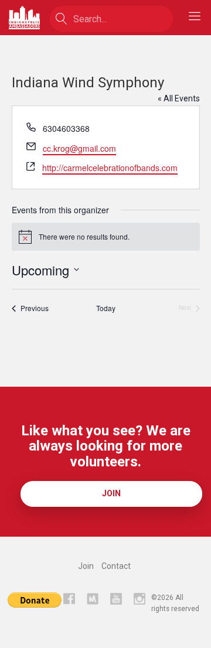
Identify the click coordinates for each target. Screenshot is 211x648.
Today (105, 308)
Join (111, 493)
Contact (116, 566)
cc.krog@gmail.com (79, 148)
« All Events (179, 98)
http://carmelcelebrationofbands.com (110, 167)
